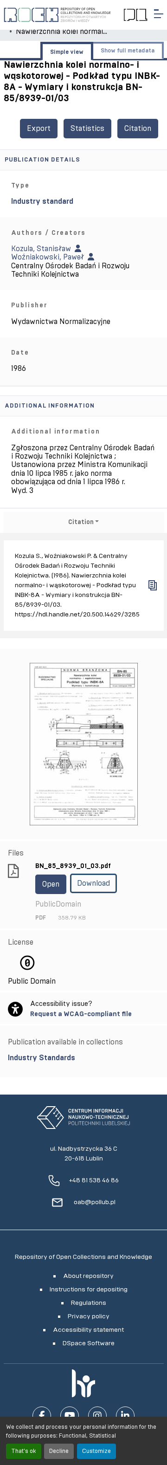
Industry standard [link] (42, 201)
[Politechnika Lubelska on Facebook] (41, 1416)
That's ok (23, 1451)
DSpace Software (89, 1343)
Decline (59, 1451)
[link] (84, 1057)
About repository (88, 1276)
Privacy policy (88, 1316)
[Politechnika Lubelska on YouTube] (69, 1416)
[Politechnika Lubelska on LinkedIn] (125, 1416)
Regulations (88, 1303)
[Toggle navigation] (158, 13)
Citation (137, 128)
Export (39, 128)
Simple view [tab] (67, 52)
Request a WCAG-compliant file (81, 1014)
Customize (96, 1451)
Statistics (87, 128)
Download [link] (93, 883)
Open (50, 884)
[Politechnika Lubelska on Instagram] (97, 1416)
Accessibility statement (88, 1330)
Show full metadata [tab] (127, 50)
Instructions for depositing (89, 1289)
